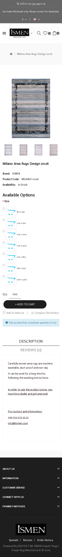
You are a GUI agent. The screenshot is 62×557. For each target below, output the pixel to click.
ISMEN (16, 173)
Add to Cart (26, 304)
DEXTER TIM (25, 546)
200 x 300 (21, 279)
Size (6, 201)
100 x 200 (21, 234)
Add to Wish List (15, 312)
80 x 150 (20, 212)
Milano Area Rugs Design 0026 (34, 54)
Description (31, 341)
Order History (45, 540)
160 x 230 (21, 268)
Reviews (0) (31, 350)
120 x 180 (21, 257)
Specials (13, 540)
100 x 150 (21, 223)
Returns (27, 540)
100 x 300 (21, 245)
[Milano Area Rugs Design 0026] (8, 150)
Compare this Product (47, 312)
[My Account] (29, 33)
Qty (5, 294)
